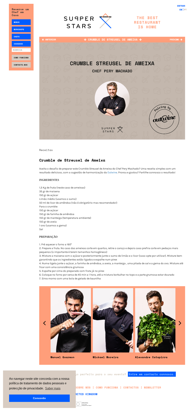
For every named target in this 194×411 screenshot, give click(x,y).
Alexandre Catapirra (151, 357)
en (180, 9)
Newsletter (152, 387)
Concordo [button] (39, 398)
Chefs (17, 36)
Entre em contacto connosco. (152, 374)
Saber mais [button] (52, 388)
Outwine (112, 172)
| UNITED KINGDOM (83, 394)
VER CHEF (71, 292)
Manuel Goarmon (62, 357)
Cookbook (18, 44)
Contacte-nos (20, 65)
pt (185, 9)
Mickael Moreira (105, 357)
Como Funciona (21, 57)
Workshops (19, 29)
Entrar (181, 5)
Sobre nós (83, 387)
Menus (17, 22)
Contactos (131, 387)
